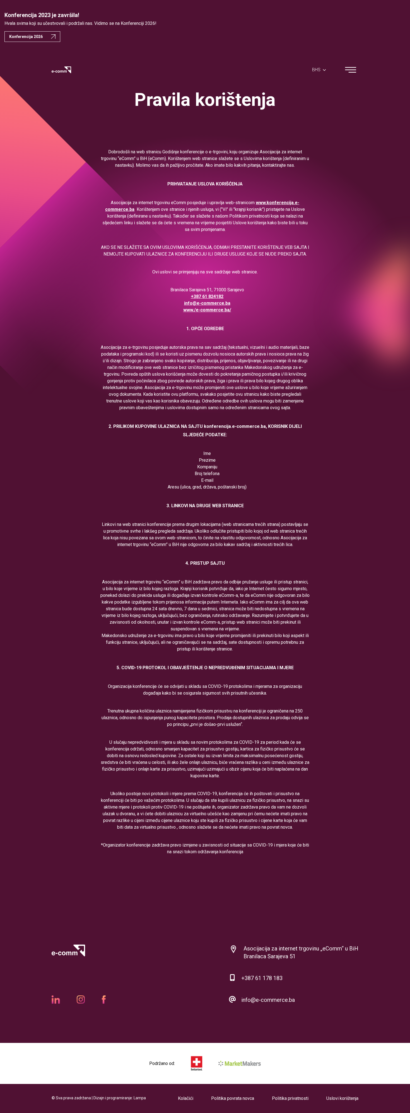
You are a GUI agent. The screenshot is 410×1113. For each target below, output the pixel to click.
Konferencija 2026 (26, 36)
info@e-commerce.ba (207, 303)
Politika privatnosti (290, 1098)
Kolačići (185, 1098)
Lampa (140, 1098)
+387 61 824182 (207, 296)
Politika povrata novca (232, 1098)
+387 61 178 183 (262, 978)
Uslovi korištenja (342, 1098)
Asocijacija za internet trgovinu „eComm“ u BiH (300, 948)
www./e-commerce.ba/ (207, 310)
